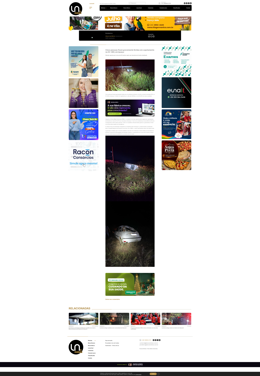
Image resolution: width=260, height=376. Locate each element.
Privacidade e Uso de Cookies (112, 343)
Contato (188, 7)
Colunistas (150, 7)
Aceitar (153, 374)
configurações (138, 374)
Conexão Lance (163, 7)
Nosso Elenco (126, 7)
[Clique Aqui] (130, 284)
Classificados (176, 7)
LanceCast (139, 7)
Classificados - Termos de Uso (112, 345)
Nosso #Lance (113, 7)
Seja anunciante (108, 340)
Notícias (103, 7)
